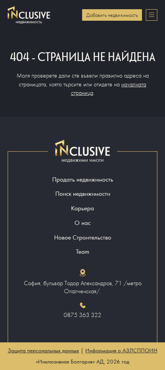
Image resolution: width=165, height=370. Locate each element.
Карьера (82, 208)
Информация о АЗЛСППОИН (121, 350)
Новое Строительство (82, 237)
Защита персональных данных (43, 350)
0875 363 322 (82, 315)
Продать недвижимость (82, 179)
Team (82, 252)
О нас (82, 223)
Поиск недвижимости (82, 194)
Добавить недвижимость (112, 15)
